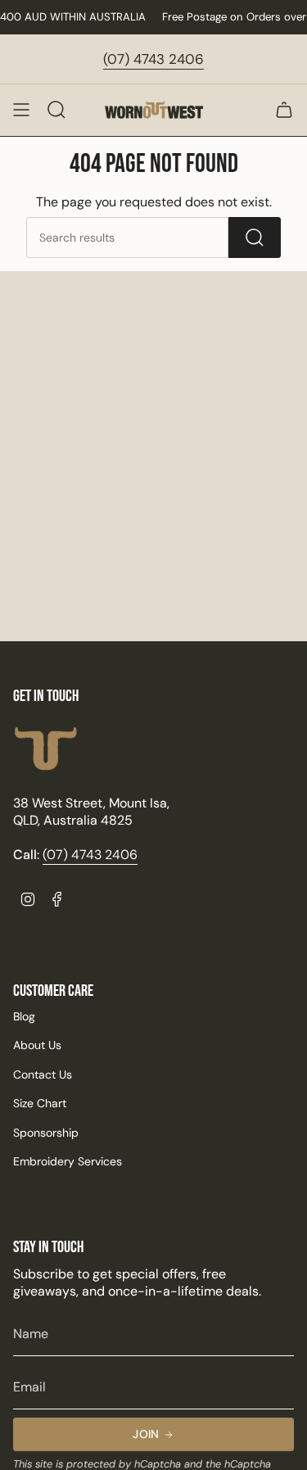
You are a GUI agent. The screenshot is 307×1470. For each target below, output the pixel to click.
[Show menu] (21, 110)
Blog (24, 1016)
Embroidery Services (67, 1161)
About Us (37, 1045)
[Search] (254, 237)
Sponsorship (46, 1132)
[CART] (284, 110)
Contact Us (42, 1074)
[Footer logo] (46, 749)
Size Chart (39, 1103)
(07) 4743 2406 (153, 59)
